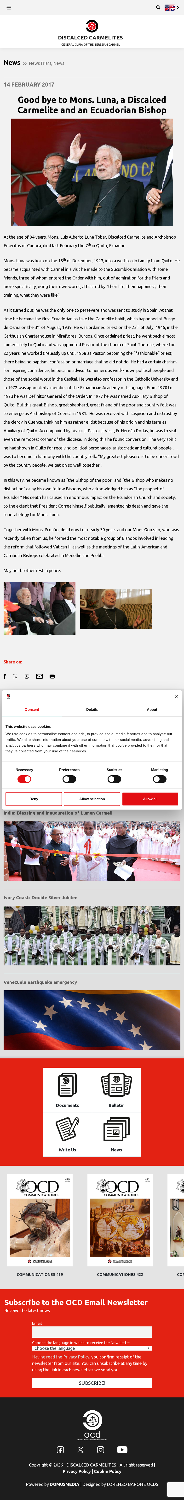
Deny (33, 799)
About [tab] (152, 709)
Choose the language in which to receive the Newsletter (81, 1343)
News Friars (40, 63)
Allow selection (92, 799)
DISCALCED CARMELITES (90, 37)
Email (37, 1323)
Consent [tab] (32, 709)
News (58, 63)
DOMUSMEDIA (64, 1484)
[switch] (69, 779)
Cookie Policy (107, 1471)
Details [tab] (92, 709)
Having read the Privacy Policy (60, 1356)
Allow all (150, 799)
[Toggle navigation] (9, 7)
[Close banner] (176, 696)
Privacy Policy (77, 1471)
